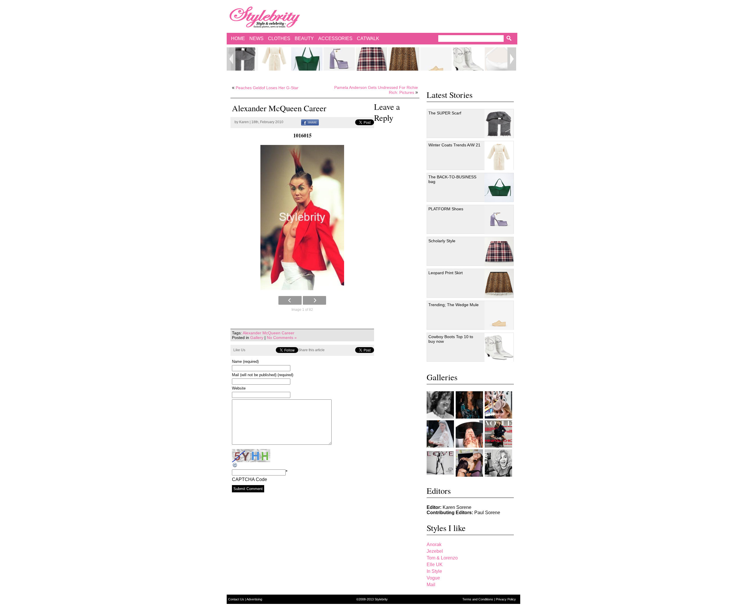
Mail (431, 584)
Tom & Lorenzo (442, 557)
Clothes (279, 38)
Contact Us (236, 599)
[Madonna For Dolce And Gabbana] (498, 463)
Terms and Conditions (478, 599)
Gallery (256, 337)
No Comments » (282, 337)
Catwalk (368, 38)
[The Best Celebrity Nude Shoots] (440, 463)
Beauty (304, 38)
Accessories (335, 38)
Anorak (434, 544)
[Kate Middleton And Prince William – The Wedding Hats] (498, 405)
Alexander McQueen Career (268, 333)
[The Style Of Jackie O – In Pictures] (440, 405)
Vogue (433, 577)
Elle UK (435, 564)
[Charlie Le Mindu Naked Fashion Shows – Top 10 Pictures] (469, 434)
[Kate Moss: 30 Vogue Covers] (498, 434)
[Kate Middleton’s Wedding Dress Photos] (440, 434)
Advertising (254, 599)
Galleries (442, 377)
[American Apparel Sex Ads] (469, 463)
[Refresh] (235, 465)
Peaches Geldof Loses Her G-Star (267, 87)
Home (238, 38)
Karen (244, 122)
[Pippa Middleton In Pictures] (469, 405)
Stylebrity (381, 599)
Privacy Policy (506, 599)
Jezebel (435, 551)
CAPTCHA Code (249, 479)
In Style (434, 571)
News (256, 38)
